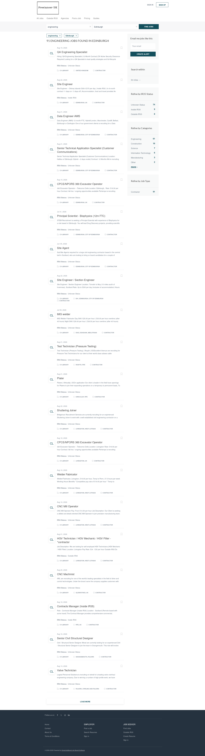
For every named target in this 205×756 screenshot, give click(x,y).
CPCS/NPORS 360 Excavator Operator (79, 184)
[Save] (119, 48)
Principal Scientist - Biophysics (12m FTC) (81, 216)
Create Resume (129, 736)
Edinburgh (70, 35)
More (133, 166)
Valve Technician (66, 670)
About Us (48, 732)
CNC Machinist (65, 574)
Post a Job (88, 728)
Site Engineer (65, 84)
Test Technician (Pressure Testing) (76, 346)
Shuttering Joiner (67, 410)
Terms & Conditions (52, 736)
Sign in (150, 5)
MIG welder (63, 314)
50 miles (135, 80)
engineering (53, 35)
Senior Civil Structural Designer (75, 638)
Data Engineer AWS (68, 116)
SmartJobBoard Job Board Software (73, 750)
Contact (48, 728)
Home (47, 724)
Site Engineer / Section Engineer (75, 280)
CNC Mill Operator (67, 506)
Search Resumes (90, 732)
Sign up (162, 5)
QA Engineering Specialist (72, 52)
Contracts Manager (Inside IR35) (75, 606)
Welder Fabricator (67, 474)
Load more (85, 701)
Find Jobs (148, 26)
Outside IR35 (128, 732)
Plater (60, 378)
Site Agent (63, 248)
